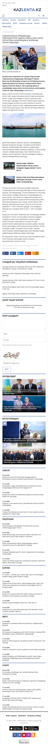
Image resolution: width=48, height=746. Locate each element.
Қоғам (6, 567)
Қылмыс (36, 20)
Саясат (6, 470)
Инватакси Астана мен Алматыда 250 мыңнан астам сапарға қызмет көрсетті (22, 610)
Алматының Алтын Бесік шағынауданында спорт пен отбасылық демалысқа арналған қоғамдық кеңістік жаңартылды (23, 585)
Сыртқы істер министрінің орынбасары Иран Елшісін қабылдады (23, 504)
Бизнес (37, 23)
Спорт (5, 665)
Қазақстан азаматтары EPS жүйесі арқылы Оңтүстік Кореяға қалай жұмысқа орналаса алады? (22, 595)
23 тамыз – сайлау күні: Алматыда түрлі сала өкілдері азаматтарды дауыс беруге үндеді (22, 576)
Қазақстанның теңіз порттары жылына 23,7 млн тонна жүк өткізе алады (23, 281)
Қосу (7, 369)
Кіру (32, 307)
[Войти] (43, 15)
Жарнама (22, 716)
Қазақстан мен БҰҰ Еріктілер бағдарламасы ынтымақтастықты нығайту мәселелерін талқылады (22, 478)
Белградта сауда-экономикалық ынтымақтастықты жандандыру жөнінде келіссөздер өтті (22, 487)
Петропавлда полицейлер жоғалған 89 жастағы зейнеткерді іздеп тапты (20, 527)
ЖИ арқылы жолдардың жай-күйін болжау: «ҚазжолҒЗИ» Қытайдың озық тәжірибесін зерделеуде (24, 633)
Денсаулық (6, 23)
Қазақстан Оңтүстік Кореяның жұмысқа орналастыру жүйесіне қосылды (23, 495)
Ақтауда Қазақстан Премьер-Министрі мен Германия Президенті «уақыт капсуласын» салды (23, 268)
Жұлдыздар (6, 26)
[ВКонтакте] (19, 735)
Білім (15, 23)
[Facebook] (15, 735)
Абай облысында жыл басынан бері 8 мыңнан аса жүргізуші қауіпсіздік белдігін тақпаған (21, 536)
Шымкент (22, 20)
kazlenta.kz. (28, 90)
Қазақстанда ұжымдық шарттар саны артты (19, 603)
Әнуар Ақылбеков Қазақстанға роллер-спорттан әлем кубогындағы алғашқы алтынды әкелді (23, 708)
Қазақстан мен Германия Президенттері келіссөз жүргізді (21, 274)
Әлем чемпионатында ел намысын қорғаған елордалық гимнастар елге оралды (24, 682)
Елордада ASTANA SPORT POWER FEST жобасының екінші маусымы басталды (21, 699)
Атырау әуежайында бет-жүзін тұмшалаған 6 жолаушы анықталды (23, 553)
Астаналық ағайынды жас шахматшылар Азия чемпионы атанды (20, 673)
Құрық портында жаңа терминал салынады (19, 294)
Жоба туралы (11, 716)
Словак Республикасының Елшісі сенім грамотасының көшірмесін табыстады (23, 513)
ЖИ (29, 20)
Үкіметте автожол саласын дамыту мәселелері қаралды (23, 649)
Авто (5, 616)
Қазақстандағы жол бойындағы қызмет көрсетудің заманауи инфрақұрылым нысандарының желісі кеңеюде (21, 658)
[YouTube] (24, 735)
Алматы (5, 20)
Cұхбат (44, 23)
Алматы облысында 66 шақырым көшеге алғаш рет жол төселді (23, 642)
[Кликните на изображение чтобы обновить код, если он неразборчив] (11, 360)
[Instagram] (28, 735)
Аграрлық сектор (25, 23)
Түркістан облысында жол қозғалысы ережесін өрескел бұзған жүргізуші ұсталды (23, 562)
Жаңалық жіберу (34, 716)
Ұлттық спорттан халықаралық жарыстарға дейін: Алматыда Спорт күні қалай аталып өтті (21, 690)
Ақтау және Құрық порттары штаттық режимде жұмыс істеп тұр (23, 288)
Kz (5, 5)
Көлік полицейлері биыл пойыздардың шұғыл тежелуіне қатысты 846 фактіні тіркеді (20, 544)
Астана (13, 20)
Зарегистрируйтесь (13, 305)
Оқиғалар (8, 519)
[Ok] (33, 735)
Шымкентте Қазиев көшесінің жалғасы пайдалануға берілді (22, 624)
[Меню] (3, 16)
